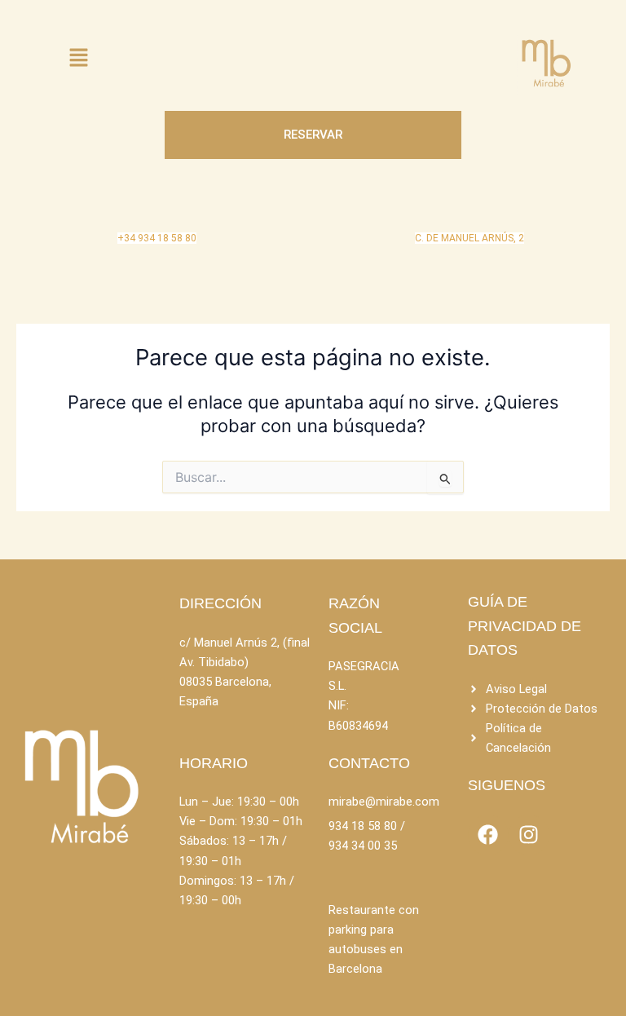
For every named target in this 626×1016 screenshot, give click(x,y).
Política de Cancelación (518, 738)
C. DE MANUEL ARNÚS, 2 (469, 238)
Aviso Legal (516, 689)
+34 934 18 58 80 (156, 238)
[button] (78, 58)
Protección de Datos (541, 708)
